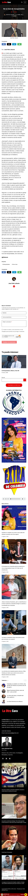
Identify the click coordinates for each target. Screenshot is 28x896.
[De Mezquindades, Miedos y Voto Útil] (14, 362)
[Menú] (25, 2)
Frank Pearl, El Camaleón (7, 852)
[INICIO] (11, 11)
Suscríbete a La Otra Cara (14, 385)
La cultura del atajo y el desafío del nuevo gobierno (15, 696)
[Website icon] (14, 286)
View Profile (4, 750)
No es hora (14, 264)
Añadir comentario (7, 321)
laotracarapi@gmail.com (12, 733)
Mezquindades (6, 264)
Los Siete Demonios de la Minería (15, 701)
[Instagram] (10, 758)
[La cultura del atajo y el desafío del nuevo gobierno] (4, 696)
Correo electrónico (7, 317)
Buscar (3, 377)
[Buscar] (21, 2)
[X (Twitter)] (9, 44)
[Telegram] (14, 44)
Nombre (4, 312)
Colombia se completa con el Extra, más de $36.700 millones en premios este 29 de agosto (16, 685)
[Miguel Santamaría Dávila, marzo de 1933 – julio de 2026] (4, 691)
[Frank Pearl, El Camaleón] (14, 837)
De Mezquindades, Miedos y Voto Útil (10, 370)
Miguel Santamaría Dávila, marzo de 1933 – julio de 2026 (15, 691)
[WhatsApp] (19, 44)
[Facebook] (4, 44)
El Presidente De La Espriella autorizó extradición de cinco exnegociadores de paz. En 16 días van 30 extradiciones (13, 568)
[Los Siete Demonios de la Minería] (4, 702)
